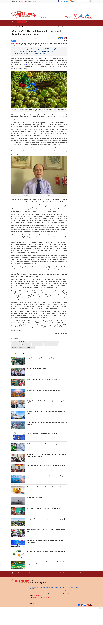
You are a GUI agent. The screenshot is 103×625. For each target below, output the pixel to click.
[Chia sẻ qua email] (64, 41)
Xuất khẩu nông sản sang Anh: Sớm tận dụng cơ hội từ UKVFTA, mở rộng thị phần (37, 49)
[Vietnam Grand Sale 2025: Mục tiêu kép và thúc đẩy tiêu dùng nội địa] (18, 533)
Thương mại (38, 21)
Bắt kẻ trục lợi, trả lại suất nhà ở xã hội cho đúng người (43, 508)
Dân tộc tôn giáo (44, 17)
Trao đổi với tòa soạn (59, 587)
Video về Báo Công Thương (47, 587)
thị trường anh (55, 341)
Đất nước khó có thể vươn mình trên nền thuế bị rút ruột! (44, 487)
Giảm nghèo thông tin (34, 17)
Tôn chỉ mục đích (69, 587)
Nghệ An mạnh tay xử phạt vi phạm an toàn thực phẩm (43, 444)
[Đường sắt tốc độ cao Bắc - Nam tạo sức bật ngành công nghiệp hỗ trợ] (18, 522)
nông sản (29, 64)
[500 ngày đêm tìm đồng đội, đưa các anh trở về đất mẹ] (18, 382)
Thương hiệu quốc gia (16, 17)
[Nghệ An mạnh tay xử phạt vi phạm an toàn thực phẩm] (18, 447)
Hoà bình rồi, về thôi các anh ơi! (36, 368)
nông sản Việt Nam (16, 344)
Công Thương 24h (22, 21)
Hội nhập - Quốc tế (73, 21)
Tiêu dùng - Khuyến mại (83, 21)
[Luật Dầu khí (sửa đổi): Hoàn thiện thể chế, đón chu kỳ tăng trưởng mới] (18, 479)
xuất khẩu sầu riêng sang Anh (18, 347)
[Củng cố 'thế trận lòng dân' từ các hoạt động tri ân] (18, 361)
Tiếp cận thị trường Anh (37, 344)
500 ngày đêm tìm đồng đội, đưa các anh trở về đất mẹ (43, 379)
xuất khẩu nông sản (22, 341)
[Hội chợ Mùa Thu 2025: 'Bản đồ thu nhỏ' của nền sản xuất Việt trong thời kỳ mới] (18, 565)
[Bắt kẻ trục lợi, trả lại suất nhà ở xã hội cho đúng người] (18, 511)
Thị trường (59, 21)
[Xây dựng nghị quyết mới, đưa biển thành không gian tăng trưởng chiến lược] (18, 425)
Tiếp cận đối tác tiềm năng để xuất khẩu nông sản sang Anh (30, 53)
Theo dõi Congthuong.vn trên (35, 38)
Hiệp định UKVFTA (26, 344)
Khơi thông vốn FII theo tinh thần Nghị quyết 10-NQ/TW (43, 390)
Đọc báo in (25, 17)
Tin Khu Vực (70, 17)
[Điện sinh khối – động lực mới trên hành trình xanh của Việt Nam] (18, 554)
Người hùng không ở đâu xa (35, 497)
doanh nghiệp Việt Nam (45, 341)
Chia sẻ (14, 40)
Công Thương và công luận (43, 26)
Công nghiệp (44, 21)
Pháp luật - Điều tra (52, 21)
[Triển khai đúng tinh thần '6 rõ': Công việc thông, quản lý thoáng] (18, 468)
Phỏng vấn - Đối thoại (69, 26)
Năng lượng (65, 21)
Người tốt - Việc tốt (59, 26)
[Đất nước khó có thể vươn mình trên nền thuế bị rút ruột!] (18, 490)
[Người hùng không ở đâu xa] (18, 501)
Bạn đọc (13, 575)
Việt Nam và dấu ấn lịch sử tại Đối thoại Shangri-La (42, 433)
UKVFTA (47, 58)
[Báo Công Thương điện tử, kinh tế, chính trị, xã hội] (23, 13)
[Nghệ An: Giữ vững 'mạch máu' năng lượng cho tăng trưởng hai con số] (18, 415)
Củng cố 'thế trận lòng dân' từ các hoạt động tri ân (42, 358)
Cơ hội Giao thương (54, 17)
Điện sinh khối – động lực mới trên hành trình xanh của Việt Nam (46, 551)
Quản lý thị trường (30, 21)
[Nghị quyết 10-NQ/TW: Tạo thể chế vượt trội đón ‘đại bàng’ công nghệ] (18, 404)
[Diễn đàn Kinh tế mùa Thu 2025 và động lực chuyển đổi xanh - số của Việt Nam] (18, 543)
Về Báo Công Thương (35, 587)
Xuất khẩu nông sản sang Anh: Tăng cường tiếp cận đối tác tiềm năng (33, 51)
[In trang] (66, 41)
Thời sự (15, 21)
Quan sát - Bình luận (18, 27)
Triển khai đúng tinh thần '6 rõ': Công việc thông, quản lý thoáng (46, 465)
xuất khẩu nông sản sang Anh (51, 344)
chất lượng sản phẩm (33, 341)
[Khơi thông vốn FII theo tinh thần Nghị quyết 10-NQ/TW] (18, 393)
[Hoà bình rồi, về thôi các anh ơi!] (18, 372)
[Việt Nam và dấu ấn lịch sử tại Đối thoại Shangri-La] (18, 436)
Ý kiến (52, 26)
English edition (63, 1)
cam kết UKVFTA (31, 347)
